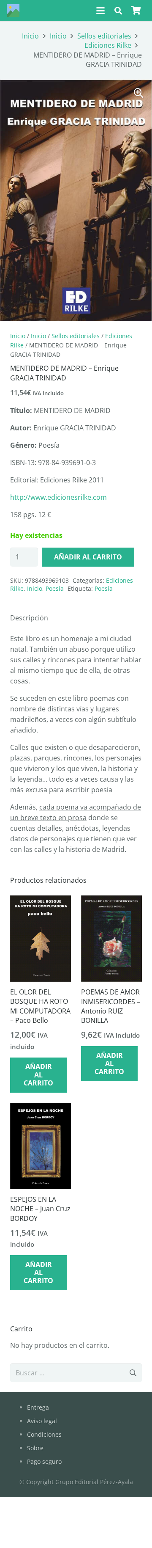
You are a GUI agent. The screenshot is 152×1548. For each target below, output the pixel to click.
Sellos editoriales (104, 36)
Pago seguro (44, 1461)
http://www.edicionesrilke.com (58, 497)
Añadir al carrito (88, 557)
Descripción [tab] (29, 618)
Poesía (55, 588)
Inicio (30, 36)
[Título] (13, 10)
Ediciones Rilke (107, 45)
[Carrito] (136, 10)
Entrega (38, 1407)
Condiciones (44, 1434)
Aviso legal (42, 1421)
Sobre (35, 1448)
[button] (100, 10)
